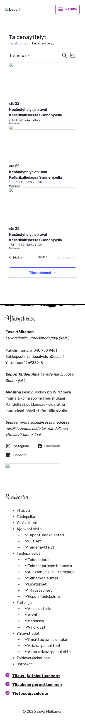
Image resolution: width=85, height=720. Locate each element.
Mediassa (36, 621)
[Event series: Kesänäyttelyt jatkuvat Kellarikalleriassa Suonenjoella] (42, 119)
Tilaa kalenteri (40, 272)
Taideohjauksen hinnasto (50, 566)
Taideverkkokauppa (33, 658)
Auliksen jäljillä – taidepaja (51, 572)
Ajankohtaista (29, 529)
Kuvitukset (37, 584)
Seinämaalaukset (43, 578)
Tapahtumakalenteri (46, 535)
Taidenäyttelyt (41, 547)
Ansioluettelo (39, 609)
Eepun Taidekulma (44, 596)
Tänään (42, 257)
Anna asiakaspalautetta (49, 652)
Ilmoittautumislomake (47, 639)
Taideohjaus (38, 560)
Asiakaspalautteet (44, 646)
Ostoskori (25, 664)
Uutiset (34, 541)
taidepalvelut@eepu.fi (46, 356)
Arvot (33, 615)
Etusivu (23, 510)
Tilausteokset (40, 590)
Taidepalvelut (28, 553)
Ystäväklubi (27, 523)
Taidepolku (26, 517)
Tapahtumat (18, 43)
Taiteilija (24, 602)
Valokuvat (37, 627)
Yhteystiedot (28, 633)
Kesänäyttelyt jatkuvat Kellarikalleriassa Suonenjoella (35, 112)
